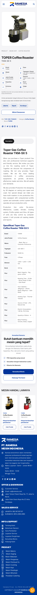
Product (4, 51)
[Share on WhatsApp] (2, 126)
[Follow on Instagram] (5, 479)
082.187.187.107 (17, 511)
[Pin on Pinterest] (12, 126)
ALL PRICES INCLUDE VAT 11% (24, 587)
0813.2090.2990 (19, 514)
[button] (3, 4)
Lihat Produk (9, 427)
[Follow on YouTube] (14, 479)
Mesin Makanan (11, 557)
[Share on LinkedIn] (14, 126)
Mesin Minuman (11, 573)
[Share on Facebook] (5, 126)
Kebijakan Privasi (8, 587)
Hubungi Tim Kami (18, 378)
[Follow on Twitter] (7, 479)
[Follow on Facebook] (2, 479)
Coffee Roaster (24, 51)
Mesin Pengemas (11, 559)
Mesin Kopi (13, 51)
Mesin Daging (10, 554)
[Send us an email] (10, 479)
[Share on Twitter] (7, 126)
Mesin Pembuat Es (12, 562)
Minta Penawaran (18, 112)
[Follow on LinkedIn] (12, 479)
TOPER (10, 121)
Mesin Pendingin (11, 570)
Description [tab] (8, 141)
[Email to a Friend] (10, 126)
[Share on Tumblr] (17, 126)
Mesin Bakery (10, 551)
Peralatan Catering (13, 576)
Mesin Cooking (11, 565)
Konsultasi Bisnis (18, 372)
